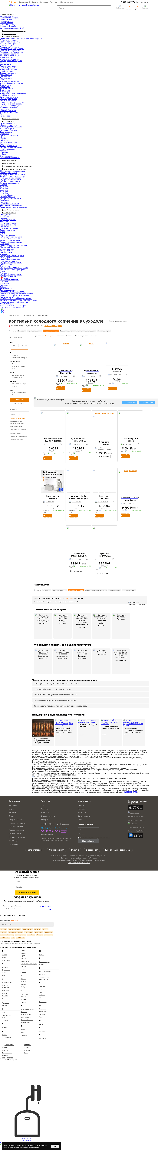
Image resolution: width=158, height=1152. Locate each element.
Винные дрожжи (7, 249)
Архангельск (6, 960)
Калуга (23, 950)
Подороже (70, 336)
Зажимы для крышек (8, 173)
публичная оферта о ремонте (79, 862)
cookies (17, 1145)
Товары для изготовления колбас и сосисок (18, 430)
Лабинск (23, 979)
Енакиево (5, 1021)
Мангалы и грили (7, 128)
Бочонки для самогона (9, 183)
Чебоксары (43, 1012)
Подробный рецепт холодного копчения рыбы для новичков (42, 741)
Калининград (6, 1037)
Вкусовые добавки (7, 68)
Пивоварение (6, 200)
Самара (39, 935)
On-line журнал (56, 850)
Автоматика (5, 47)
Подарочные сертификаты (11, 104)
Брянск (4, 975)
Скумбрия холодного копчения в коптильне (110, 727)
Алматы (27, 1044)
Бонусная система (16, 826)
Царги (13, 43)
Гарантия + (54, 2)
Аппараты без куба (8, 26)
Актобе (26, 1047)
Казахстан (9, 1044)
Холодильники (14, 50)
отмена (13, 331)
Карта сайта (13, 844)
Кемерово (12, 932)
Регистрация (13, 841)
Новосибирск (25, 1022)
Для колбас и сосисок (9, 135)
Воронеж (5, 996)
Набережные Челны (27, 1009)
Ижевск (45, 929)
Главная (11, 315)
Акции (5, 278)
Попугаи (17, 55)
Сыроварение (6, 264)
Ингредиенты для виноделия (12, 256)
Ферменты (4, 273)
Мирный (23, 997)
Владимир (5, 985)
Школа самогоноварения (10, 37)
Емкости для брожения (9, 81)
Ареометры (5, 86)
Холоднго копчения (18, 366)
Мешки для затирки (8, 223)
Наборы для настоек (8, 69)
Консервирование (7, 149)
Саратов (42, 974)
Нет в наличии (76, 571)
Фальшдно (14, 47)
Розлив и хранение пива (10, 238)
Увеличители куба (7, 42)
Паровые (4, 152)
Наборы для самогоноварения (13, 93)
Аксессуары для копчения (11, 127)
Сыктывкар (48, 935)
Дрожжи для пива (7, 230)
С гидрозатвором (104, 331)
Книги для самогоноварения (12, 102)
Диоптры (4, 50)
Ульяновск (42, 1002)
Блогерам (44, 819)
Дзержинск (5, 1003)
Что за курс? (104, 456)
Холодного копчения (9, 112)
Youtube (81, 805)
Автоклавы (4, 151)
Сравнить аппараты (9, 34)
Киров (20, 932)
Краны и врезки (6, 57)
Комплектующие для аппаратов (28, 38)
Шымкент (5, 1056)
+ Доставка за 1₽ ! (72, 383)
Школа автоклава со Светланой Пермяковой (17, 166)
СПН (11, 45)
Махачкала (38, 932)
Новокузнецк (20, 935)
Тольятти (42, 987)
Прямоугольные (17, 377)
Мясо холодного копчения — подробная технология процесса (134, 730)
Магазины (13, 805)
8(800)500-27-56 (130, 792)
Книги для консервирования (12, 178)
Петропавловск (7, 1053)
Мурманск (48, 932)
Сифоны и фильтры (8, 220)
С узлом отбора (6, 23)
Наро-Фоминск (26, 1014)
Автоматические (7, 24)
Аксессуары (5, 92)
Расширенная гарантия (18, 823)
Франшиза (45, 812)
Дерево (14, 386)
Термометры (5, 90)
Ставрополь (5, 938)
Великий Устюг (7, 982)
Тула (40, 992)
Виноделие (4, 244)
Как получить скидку (17, 837)
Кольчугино (25, 961)
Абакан (4, 955)
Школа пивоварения (9, 213)
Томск (41, 989)
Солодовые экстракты (9, 228)
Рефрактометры (6, 88)
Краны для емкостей (8, 225)
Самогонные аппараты (9, 17)
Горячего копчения (8, 111)
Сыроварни (5, 266)
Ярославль (42, 1038)
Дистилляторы (6, 19)
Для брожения (6, 74)
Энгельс (42, 1031)
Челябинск (43, 1014)
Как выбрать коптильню (10, 119)
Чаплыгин (42, 1009)
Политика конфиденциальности (64, 860)
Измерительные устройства (11, 83)
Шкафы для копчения (9, 125)
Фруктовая (4, 133)
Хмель (2, 232)
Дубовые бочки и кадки (10, 181)
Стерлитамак (43, 980)
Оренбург (31, 935)
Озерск (23, 1030)
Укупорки (4, 221)
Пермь (41, 955)
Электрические (6, 156)
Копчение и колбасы (8, 107)
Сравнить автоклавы (9, 164)
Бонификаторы (6, 71)
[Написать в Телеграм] (2, 309)
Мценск (23, 1002)
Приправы (4, 144)
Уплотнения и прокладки (10, 59)
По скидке (93, 336)
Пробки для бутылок (8, 99)
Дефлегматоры (6, 52)
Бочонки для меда (7, 197)
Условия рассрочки (16, 830)
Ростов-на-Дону (44, 962)
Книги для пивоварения (10, 240)
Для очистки (5, 76)
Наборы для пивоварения (11, 237)
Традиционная (6, 132)
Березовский (6, 970)
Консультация (131, 402)
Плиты (2, 80)
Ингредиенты (5, 64)
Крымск (23, 972)
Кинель (23, 953)
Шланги (15, 54)
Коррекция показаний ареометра (14, 302)
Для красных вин (7, 250)
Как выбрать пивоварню (10, 210)
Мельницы (4, 216)
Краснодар (28, 932)
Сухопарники (18, 52)
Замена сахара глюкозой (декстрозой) (16, 298)
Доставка (12, 812)
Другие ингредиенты (8, 235)
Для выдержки (6, 78)
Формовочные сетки (8, 142)
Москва (3, 929)
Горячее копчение (34, 331)
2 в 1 (2, 114)
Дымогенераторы (7, 123)
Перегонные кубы (7, 38)
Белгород (5, 967)
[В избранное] (74, 376)
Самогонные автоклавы (10, 158)
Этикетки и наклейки (8, 100)
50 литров (4, 193)
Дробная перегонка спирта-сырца (14, 295)
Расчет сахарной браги (9, 297)
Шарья (41, 1024)
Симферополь (44, 977)
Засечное (5, 1028)
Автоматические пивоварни (12, 205)
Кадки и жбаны (6, 195)
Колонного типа (7, 21)
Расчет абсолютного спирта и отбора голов (18, 300)
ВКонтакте (82, 812)
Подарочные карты (8, 276)
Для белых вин (6, 252)
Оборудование (6, 214)
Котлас (23, 969)
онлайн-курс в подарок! (53, 326)
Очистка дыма (17, 395)
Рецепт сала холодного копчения (88, 726)
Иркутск (3, 932)
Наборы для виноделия (10, 259)
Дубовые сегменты (8, 73)
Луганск (23, 984)
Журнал (3, 286)
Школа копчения (8, 122)
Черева (3, 139)
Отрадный (24, 1035)
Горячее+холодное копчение (71, 331)
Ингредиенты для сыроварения (13, 269)
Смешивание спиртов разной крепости (16, 293)
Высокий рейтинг (81, 336)
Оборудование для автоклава (12, 171)
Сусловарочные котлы (9, 203)
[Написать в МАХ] (2, 312)
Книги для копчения (8, 145)
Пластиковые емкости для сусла (13, 207)
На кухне (15, 355)
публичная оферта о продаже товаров (91, 860)
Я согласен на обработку (95, 838)
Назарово (24, 1012)
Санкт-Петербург (14, 929)
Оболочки (4, 140)
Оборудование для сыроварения (14, 268)
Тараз (26, 1053)
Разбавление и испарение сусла (13, 305)
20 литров (4, 190)
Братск (4, 972)
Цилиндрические (18, 375)
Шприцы (3, 137)
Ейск (3, 1013)
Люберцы (24, 987)
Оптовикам (44, 2)
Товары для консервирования (12, 176)
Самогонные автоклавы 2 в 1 (12, 28)
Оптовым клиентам (48, 816)
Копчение (27, 315)
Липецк (23, 982)
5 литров (3, 185)
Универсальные (6, 254)
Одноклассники (84, 816)
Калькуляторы (6, 288)
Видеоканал (92, 850)
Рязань (41, 964)
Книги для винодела (8, 261)
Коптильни (4, 109)
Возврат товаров (15, 819)
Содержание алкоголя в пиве (12, 307)
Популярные (49, 336)
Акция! (126, 470)
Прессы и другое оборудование (13, 245)
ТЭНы (18, 42)
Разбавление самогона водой (12, 292)
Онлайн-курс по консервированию (14, 169)
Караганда (5, 1050)
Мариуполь (24, 994)
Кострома (24, 966)
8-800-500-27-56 (128, 2)
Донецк (4, 1005)
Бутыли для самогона (9, 97)
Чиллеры (4, 218)
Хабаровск (20, 938)
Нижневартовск (26, 1017)
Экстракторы (18, 49)
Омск (22, 1032)
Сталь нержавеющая (19, 384)
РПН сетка (4, 45)
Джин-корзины (6, 49)
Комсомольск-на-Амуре (29, 964)
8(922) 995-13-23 (50, 827)
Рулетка (75, 850)
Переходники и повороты (11, 61)
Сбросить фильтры (19, 403)
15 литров (4, 188)
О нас (43, 805)
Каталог (19, 315)
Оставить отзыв (15, 834)
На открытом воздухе (19, 358)
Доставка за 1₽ (24, 2)
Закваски (4, 271)
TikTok (80, 819)
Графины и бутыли (7, 95)
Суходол (13, 2)
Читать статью (148, 402)
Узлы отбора (5, 43)
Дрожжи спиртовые (8, 66)
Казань (4, 1035)
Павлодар (27, 1050)
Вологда (4, 993)
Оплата (35, 2)
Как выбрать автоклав (9, 161)
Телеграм (81, 809)
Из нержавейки (6, 116)
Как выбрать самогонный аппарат (13, 31)
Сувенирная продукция (10, 105)
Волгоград (5, 988)
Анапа (4, 957)
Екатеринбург (27, 929)
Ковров (23, 958)
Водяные (3, 154)
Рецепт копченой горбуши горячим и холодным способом (64, 730)
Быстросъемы (6, 54)
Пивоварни (5, 202)
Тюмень (42, 995)
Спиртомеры (5, 85)
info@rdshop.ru (47, 835)
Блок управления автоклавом (12, 174)
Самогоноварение (7, 16)
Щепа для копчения (8, 130)
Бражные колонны (8, 40)
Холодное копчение (51, 331)
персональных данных (103, 838)
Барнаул (37, 929)
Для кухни (21, 331)
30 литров (4, 191)
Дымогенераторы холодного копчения (17, 422)
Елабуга (4, 1018)
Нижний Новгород (7, 935)
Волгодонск (6, 990)
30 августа (62, 388)
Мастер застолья (66, 2)
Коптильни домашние (40, 315)
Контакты (44, 809)
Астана (5, 1047)
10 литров (4, 186)
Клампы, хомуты (7, 55)
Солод (2, 233)
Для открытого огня (19, 392)
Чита (41, 1017)
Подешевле (60, 336)
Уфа (13, 938)
